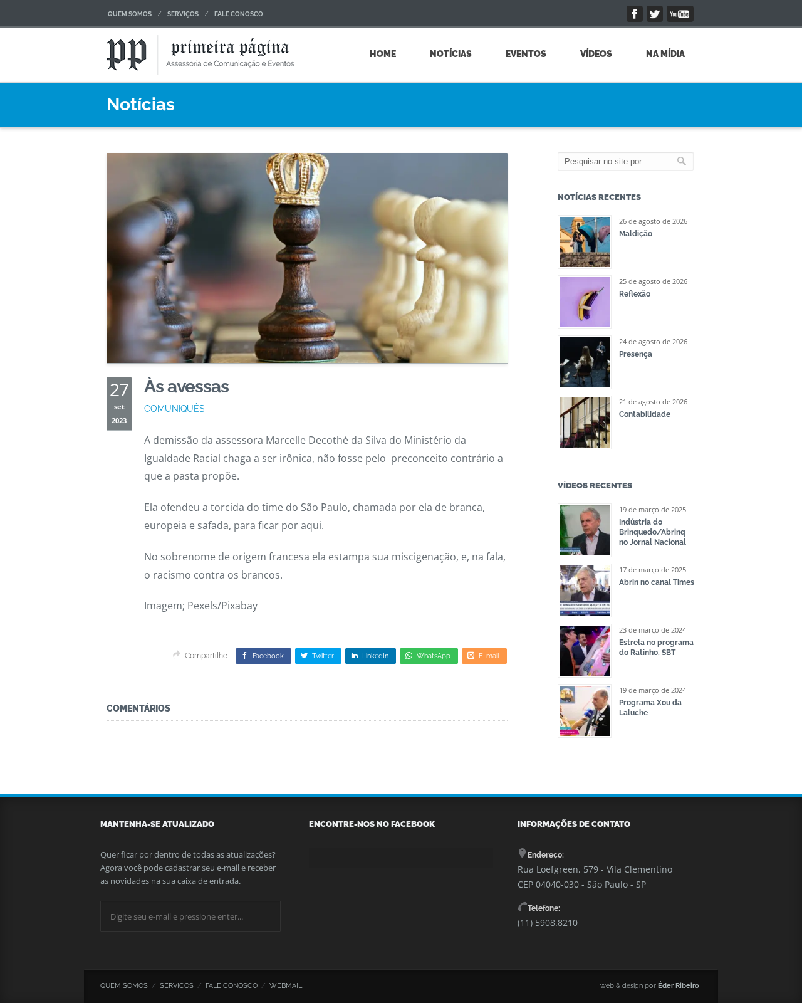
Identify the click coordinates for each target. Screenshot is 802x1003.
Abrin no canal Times (656, 582)
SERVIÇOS (183, 14)
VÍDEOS (596, 54)
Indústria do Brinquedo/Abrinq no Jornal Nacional (652, 532)
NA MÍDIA (665, 54)
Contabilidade (644, 414)
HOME (383, 54)
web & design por (649, 986)
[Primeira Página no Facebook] (635, 14)
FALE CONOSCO (238, 14)
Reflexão (634, 294)
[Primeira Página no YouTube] (680, 14)
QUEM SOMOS (130, 14)
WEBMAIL (285, 986)
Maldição (635, 233)
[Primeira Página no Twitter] (655, 14)
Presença (635, 354)
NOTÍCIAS (451, 54)
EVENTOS (526, 54)
